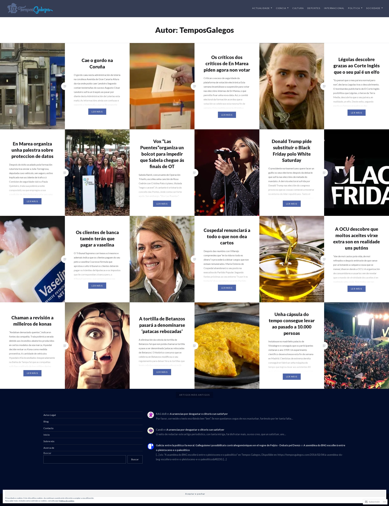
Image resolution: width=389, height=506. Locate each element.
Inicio (46, 434)
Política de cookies (66, 501)
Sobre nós (48, 441)
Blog (46, 421)
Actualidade (261, 8)
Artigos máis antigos (194, 395)
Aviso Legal (49, 414)
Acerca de (48, 447)
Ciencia (281, 8)
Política (354, 8)
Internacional (334, 8)
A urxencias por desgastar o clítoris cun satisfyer (199, 413)
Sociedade (373, 8)
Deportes (313, 8)
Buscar (47, 453)
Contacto (48, 428)
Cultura (298, 8)
